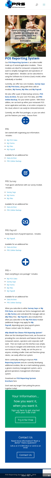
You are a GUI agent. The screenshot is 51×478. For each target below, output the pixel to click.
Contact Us (25, 455)
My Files (10, 146)
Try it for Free (25, 420)
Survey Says (11, 192)
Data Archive (12, 158)
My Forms (11, 143)
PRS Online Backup (14, 161)
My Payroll (11, 149)
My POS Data (12, 140)
